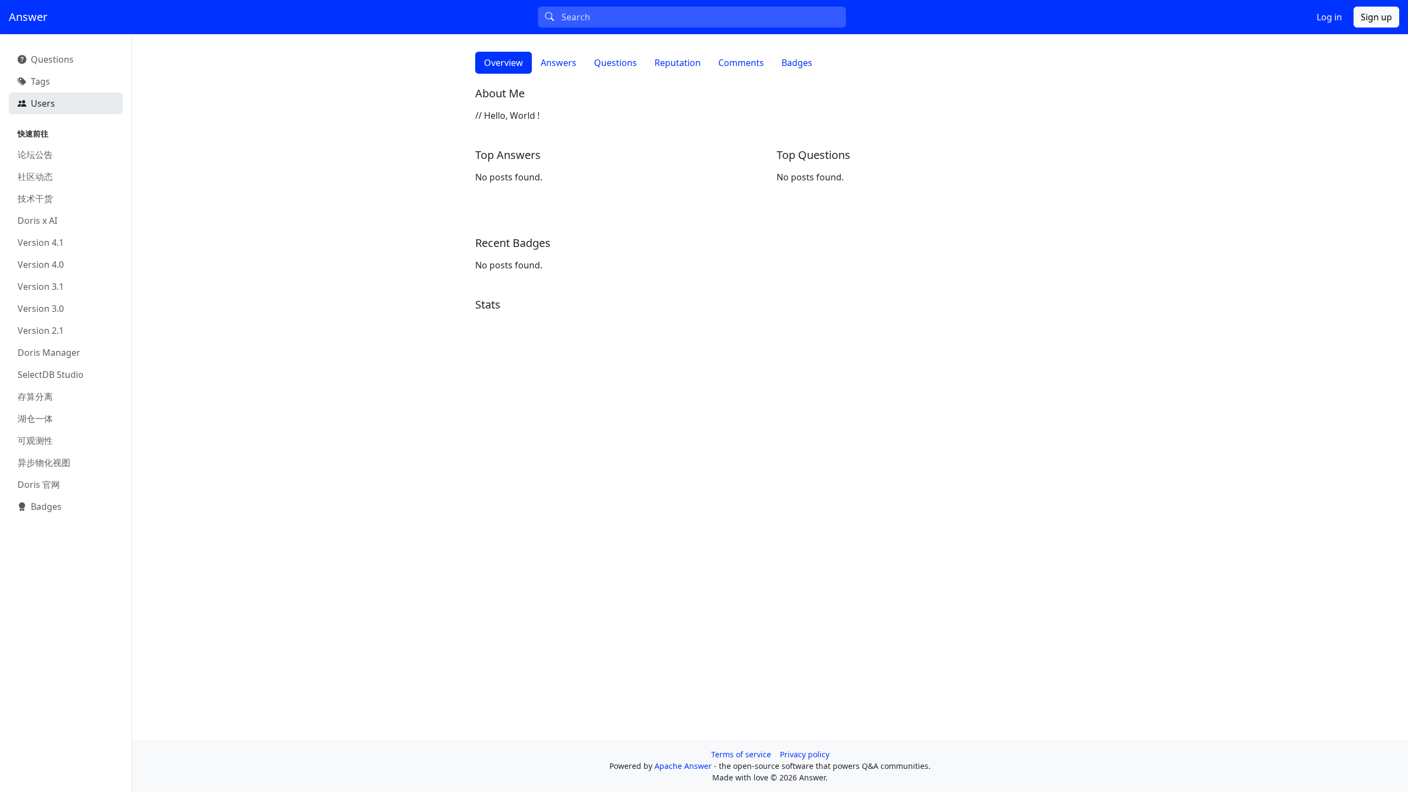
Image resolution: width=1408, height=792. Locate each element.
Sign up (1376, 17)
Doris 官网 (39, 485)
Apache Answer (684, 766)
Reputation (677, 63)
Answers (558, 63)
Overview (503, 63)
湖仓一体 (35, 419)
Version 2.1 (41, 330)
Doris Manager (49, 352)
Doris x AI (37, 221)
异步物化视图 (44, 463)
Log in (1329, 17)
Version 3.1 (41, 286)
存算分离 (35, 397)
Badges (797, 63)
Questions (615, 63)
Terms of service (741, 754)
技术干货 (35, 199)
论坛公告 (35, 154)
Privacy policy (804, 754)
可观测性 (35, 441)
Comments (741, 63)
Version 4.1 (41, 243)
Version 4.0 (41, 264)
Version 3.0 (41, 308)
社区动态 (35, 176)
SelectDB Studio (51, 375)
